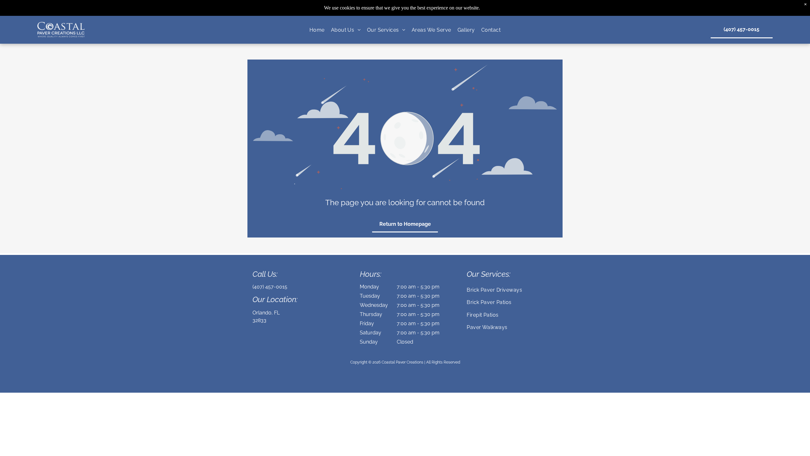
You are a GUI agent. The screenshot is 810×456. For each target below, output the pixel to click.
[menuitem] (317, 29)
